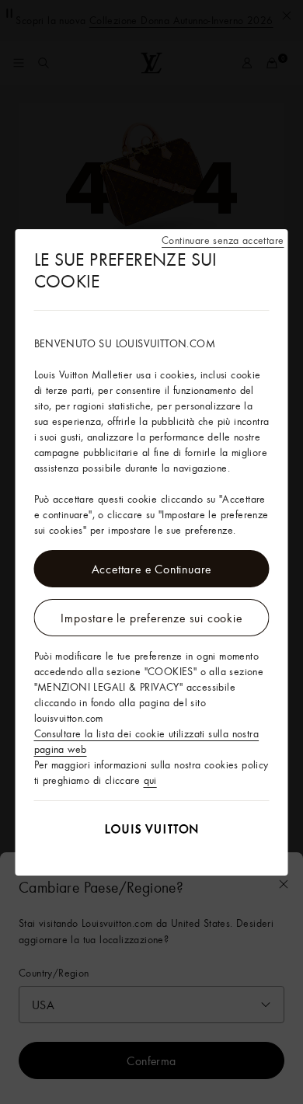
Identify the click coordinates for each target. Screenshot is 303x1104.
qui (150, 780)
